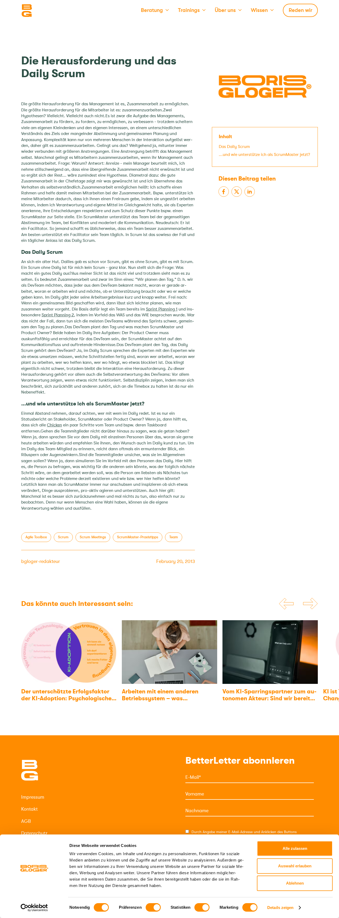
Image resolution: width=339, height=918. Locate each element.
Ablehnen (295, 883)
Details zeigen (280, 907)
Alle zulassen (295, 848)
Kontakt (29, 809)
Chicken (54, 425)
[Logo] (47, 11)
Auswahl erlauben (294, 866)
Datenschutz (34, 833)
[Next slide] (310, 603)
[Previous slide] (286, 604)
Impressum (32, 797)
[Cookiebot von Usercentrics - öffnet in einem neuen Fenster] (34, 908)
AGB (26, 821)
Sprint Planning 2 (58, 315)
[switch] (153, 907)
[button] (155, 10)
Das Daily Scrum (234, 146)
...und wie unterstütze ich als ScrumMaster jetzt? (264, 154)
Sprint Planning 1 (161, 309)
